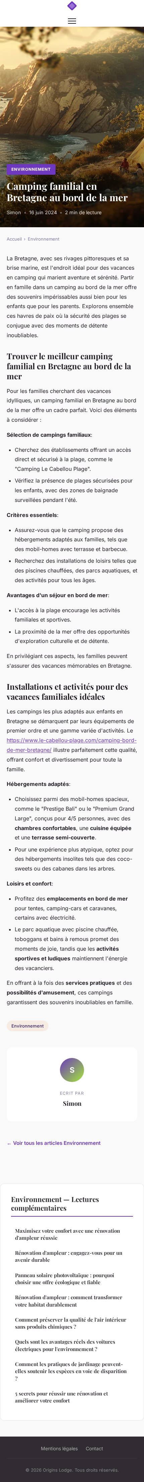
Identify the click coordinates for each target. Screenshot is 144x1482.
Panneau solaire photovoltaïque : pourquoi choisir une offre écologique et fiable (64, 1279)
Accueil (14, 239)
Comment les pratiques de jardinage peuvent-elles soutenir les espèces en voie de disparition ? (71, 1371)
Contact (94, 1448)
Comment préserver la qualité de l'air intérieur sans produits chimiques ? (70, 1323)
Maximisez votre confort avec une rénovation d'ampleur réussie (67, 1234)
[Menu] (72, 21)
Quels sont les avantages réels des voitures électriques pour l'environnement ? (65, 1345)
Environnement (31, 169)
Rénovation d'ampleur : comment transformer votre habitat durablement (68, 1301)
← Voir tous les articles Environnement (53, 1143)
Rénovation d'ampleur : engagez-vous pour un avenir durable (68, 1256)
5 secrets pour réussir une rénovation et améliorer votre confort (61, 1397)
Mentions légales (59, 1448)
